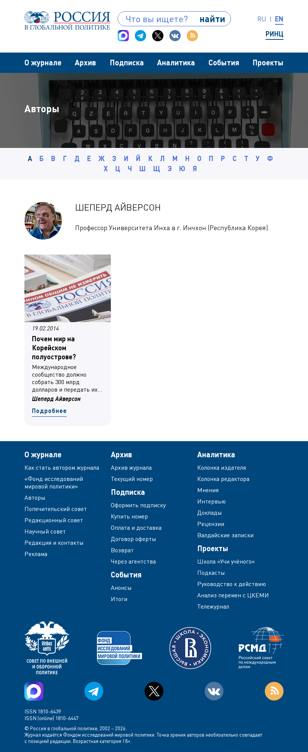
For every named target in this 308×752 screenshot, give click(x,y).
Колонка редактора (223, 478)
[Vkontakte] (175, 35)
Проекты (268, 62)
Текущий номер (132, 478)
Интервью (211, 501)
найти (212, 18)
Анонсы (121, 587)
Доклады (209, 512)
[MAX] (123, 35)
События (223, 62)
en (279, 19)
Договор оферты (133, 539)
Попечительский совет (55, 508)
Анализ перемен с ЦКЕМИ (233, 595)
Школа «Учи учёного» (226, 561)
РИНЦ (275, 34)
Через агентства (133, 561)
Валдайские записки (225, 535)
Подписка (127, 62)
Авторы (34, 497)
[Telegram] (140, 35)
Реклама (35, 554)
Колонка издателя (221, 467)
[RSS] (192, 35)
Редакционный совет (53, 520)
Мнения (208, 490)
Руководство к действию (231, 584)
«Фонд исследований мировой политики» (53, 482)
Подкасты (211, 572)
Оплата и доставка (136, 527)
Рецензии (210, 523)
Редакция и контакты (54, 542)
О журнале (43, 62)
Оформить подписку (138, 505)
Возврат (122, 550)
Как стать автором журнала (61, 467)
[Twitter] (157, 35)
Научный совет (45, 531)
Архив (85, 62)
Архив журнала (131, 467)
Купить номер (129, 516)
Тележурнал (213, 606)
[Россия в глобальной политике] (67, 20)
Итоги (119, 599)
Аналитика (176, 62)
